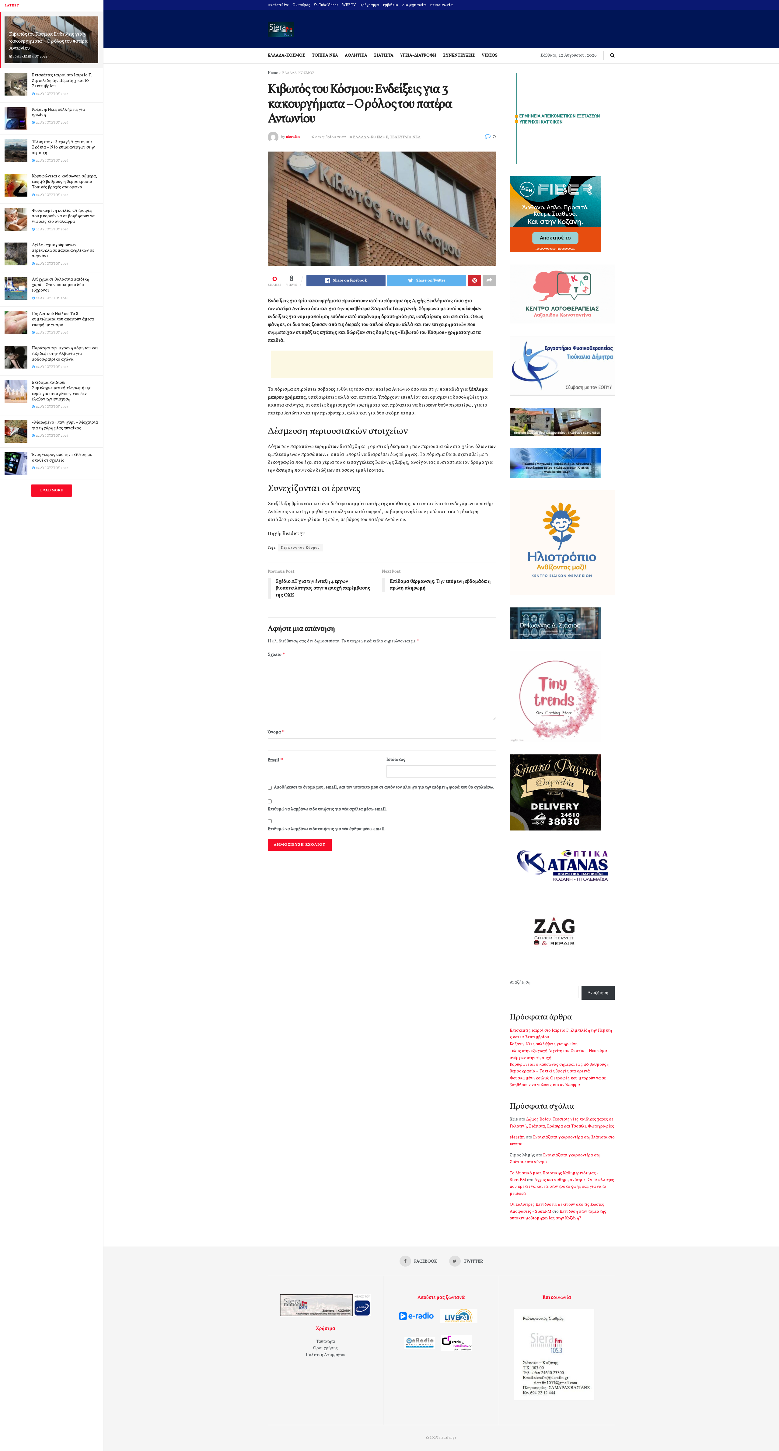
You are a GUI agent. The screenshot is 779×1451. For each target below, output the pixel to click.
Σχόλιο (276, 654)
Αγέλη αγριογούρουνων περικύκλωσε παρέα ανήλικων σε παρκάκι (63, 250)
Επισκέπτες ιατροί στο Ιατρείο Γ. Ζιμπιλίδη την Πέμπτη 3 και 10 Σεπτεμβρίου (62, 80)
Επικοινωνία (441, 5)
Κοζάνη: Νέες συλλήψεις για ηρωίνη (58, 112)
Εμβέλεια (390, 5)
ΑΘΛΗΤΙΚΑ (356, 55)
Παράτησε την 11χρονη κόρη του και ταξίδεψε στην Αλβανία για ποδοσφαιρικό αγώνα (65, 353)
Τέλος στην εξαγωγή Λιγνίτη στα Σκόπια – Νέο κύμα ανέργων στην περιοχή (63, 147)
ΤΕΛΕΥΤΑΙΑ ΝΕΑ (405, 137)
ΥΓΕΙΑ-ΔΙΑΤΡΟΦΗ (418, 55)
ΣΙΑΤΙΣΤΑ (383, 55)
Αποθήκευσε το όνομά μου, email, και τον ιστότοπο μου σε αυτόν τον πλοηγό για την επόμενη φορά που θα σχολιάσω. (384, 787)
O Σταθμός (301, 5)
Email (275, 760)
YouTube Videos (326, 5)
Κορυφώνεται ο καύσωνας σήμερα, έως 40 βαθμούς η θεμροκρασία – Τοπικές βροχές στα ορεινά (64, 181)
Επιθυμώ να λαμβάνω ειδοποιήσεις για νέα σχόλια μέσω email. (327, 809)
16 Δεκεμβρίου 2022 (328, 137)
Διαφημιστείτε (414, 5)
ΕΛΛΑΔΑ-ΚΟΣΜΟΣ (286, 55)
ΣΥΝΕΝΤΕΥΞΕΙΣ (459, 55)
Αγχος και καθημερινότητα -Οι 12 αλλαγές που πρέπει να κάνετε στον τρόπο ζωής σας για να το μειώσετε (562, 1187)
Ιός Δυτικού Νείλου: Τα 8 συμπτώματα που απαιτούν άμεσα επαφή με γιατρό (63, 319)
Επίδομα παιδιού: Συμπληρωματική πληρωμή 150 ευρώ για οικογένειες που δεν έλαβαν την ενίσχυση (62, 391)
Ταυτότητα (325, 1341)
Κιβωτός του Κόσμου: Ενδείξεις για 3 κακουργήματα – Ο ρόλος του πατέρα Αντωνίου (48, 41)
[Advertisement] (382, 364)
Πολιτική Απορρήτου (325, 1355)
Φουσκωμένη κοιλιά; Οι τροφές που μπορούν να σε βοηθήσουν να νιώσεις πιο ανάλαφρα (63, 216)
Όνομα (276, 732)
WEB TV (349, 5)
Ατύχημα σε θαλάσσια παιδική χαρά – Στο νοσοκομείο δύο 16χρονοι (60, 285)
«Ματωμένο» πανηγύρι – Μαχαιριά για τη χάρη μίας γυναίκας (65, 425)
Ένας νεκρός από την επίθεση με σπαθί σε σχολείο (62, 457)
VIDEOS (490, 55)
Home (273, 73)
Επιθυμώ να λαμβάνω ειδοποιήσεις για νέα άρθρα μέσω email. (327, 829)
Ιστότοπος (395, 760)
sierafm (293, 137)
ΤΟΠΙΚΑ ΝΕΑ (325, 55)
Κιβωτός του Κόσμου (300, 547)
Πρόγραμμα (369, 5)
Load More (51, 490)
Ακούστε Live (278, 5)
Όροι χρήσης (325, 1348)
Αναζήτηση (520, 982)
